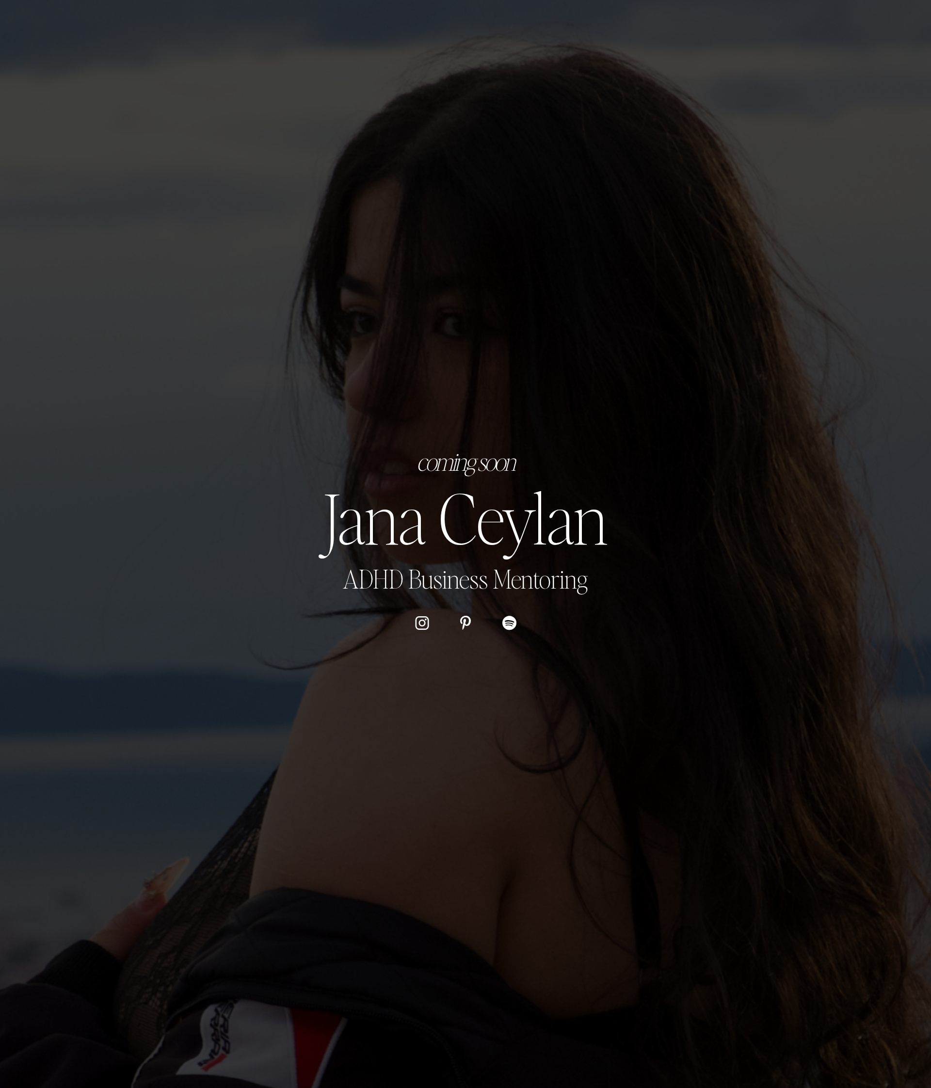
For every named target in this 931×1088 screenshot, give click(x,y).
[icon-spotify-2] (509, 622)
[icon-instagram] (422, 622)
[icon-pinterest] (466, 622)
